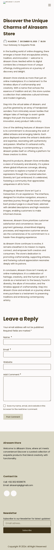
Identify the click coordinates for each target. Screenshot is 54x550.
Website (7, 362)
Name (7, 337)
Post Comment (13, 416)
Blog (43, 41)
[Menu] (49, 5)
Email (7, 349)
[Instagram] (14, 493)
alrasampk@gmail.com (21, 485)
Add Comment (12, 374)
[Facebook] (7, 493)
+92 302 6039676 (16, 481)
